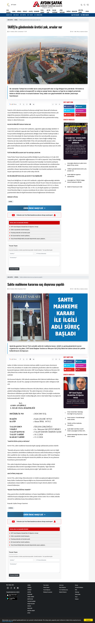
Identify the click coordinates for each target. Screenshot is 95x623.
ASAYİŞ (31, 11)
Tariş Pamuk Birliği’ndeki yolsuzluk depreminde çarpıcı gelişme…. (28, 238)
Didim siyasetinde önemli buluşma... (20, 229)
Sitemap (77, 592)
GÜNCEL (19, 11)
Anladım (88, 620)
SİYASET (25, 11)
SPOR (87, 11)
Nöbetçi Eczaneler (47, 592)
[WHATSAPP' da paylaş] (27, 104)
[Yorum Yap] (53, 104)
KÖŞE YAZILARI (62, 11)
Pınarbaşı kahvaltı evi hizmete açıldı (20, 232)
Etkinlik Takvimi (63, 592)
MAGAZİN (74, 11)
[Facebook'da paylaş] (20, 104)
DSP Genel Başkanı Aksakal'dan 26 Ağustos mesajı (24, 226)
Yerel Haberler (46, 589)
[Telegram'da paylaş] (30, 104)
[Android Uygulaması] (15, 598)
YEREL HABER (42, 11)
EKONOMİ (36, 11)
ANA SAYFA (10, 19)
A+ (56, 104)
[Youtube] (17, 587)
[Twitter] (14, 587)
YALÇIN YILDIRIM (54, 11)
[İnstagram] (7, 587)
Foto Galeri (46, 585)
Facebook (69, 106)
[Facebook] (11, 587)
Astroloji (61, 585)
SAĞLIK (68, 11)
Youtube (68, 114)
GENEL (14, 11)
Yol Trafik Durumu (63, 589)
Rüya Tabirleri (62, 587)
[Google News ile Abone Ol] (13, 104)
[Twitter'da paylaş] (23, 104)
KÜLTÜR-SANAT (80, 11)
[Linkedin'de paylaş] (33, 104)
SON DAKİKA (8, 11)
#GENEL (10, 201)
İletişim (77, 599)
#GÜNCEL (11, 508)
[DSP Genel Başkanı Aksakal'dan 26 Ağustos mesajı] (76, 384)
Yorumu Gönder (14, 268)
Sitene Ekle (77, 594)
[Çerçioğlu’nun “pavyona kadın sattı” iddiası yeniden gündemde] (76, 129)
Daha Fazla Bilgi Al (7, 621)
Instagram (80, 110)
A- (59, 104)
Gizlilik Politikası (79, 587)
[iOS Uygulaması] (15, 595)
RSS (79, 114)
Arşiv (76, 596)
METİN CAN (48, 11)
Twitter (68, 110)
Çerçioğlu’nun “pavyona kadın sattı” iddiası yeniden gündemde (75, 140)
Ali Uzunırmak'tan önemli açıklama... (20, 235)
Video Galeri (46, 587)
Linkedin (80, 106)
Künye (76, 585)
